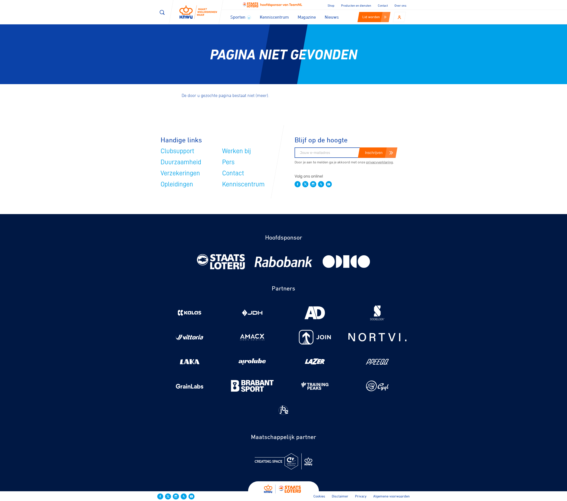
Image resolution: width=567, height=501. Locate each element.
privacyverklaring (379, 162)
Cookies (319, 496)
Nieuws (332, 16)
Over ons (400, 5)
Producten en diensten (356, 5)
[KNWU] (198, 12)
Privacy (361, 496)
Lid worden (371, 17)
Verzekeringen (180, 173)
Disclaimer (340, 496)
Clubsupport (177, 151)
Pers (228, 162)
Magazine (307, 16)
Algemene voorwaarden (391, 496)
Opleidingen (177, 184)
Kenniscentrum (274, 16)
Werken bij (236, 151)
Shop (331, 5)
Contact (383, 5)
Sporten (238, 16)
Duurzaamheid (181, 162)
